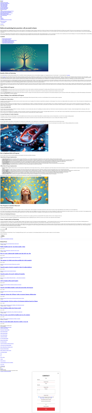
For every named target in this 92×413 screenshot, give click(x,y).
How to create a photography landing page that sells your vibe (15, 253)
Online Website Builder (3, 333)
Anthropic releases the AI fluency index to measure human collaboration (18, 294)
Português (6, 371)
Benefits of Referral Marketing (7, 38)
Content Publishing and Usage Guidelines (6, 362)
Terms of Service (3, 360)
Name (46, 378)
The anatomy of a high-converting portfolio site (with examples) (16, 260)
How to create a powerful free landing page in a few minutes (15, 314)
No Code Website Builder (4, 7)
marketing (68, 75)
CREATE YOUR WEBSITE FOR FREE (6, 238)
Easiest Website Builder (4, 4)
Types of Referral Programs (6, 39)
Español (9, 371)
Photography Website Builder (4, 3)
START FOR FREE (3, 21)
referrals (4, 76)
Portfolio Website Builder (4, 2)
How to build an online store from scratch (10, 308)
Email (46, 383)
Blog (1, 16)
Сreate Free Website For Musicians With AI (7, 11)
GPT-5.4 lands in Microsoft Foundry (9, 280)
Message (46, 388)
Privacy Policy (2, 357)
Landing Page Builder (3, 6)
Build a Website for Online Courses (5, 14)
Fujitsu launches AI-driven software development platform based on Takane (19, 301)
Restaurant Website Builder (4, 13)
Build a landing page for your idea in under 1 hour (12, 246)
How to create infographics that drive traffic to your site (14, 321)
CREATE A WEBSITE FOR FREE (5, 327)
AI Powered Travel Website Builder (5, 345)
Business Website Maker (4, 8)
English (1, 371)
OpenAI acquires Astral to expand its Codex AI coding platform (16, 267)
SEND (46, 409)
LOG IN (1, 19)
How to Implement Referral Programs (8, 41)
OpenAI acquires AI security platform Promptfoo (12, 274)
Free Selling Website (3, 9)
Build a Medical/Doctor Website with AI (6, 12)
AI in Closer (2, 364)
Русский (4, 371)
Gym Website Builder (3, 15)
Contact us (2, 18)
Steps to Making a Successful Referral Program (9, 40)
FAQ (1, 17)
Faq (1, 355)
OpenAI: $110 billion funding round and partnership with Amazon (16, 287)
